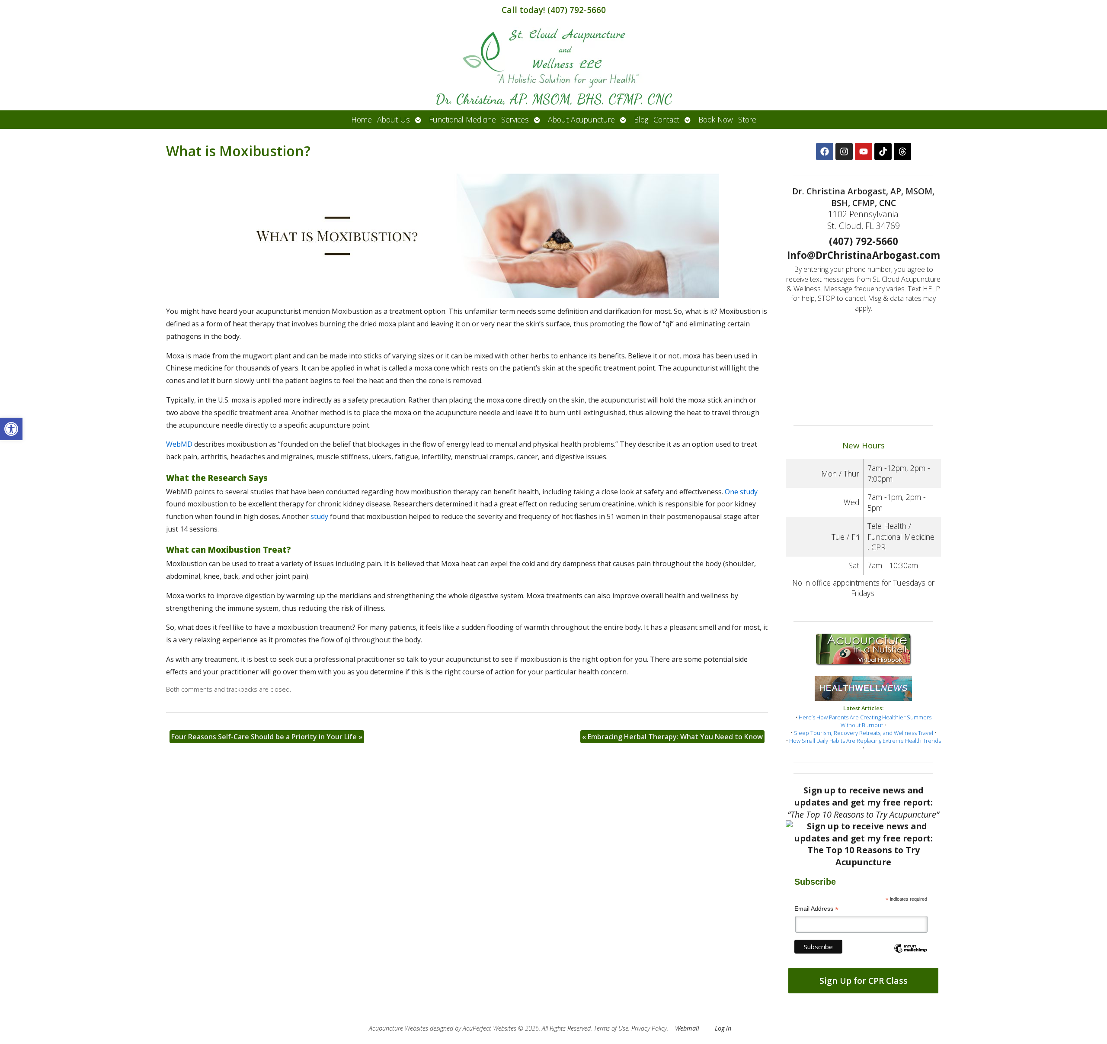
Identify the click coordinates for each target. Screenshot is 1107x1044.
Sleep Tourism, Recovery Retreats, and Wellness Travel (863, 733)
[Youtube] (863, 151)
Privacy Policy (649, 1028)
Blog (641, 119)
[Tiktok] (883, 151)
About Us (393, 119)
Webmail (687, 1028)
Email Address (816, 909)
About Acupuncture (581, 119)
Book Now (715, 119)
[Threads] (902, 151)
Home (361, 119)
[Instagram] (844, 151)
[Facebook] (824, 151)
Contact (666, 119)
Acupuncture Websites (398, 1028)
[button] (11, 429)
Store (747, 119)
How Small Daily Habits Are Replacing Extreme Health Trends (865, 740)
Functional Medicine (462, 119)
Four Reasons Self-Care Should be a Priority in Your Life (266, 736)
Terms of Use (611, 1028)
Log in (723, 1028)
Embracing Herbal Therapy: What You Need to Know (672, 736)
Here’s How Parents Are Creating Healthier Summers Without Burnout (865, 721)
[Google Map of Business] (863, 366)
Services (515, 119)
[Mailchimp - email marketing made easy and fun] (910, 955)
